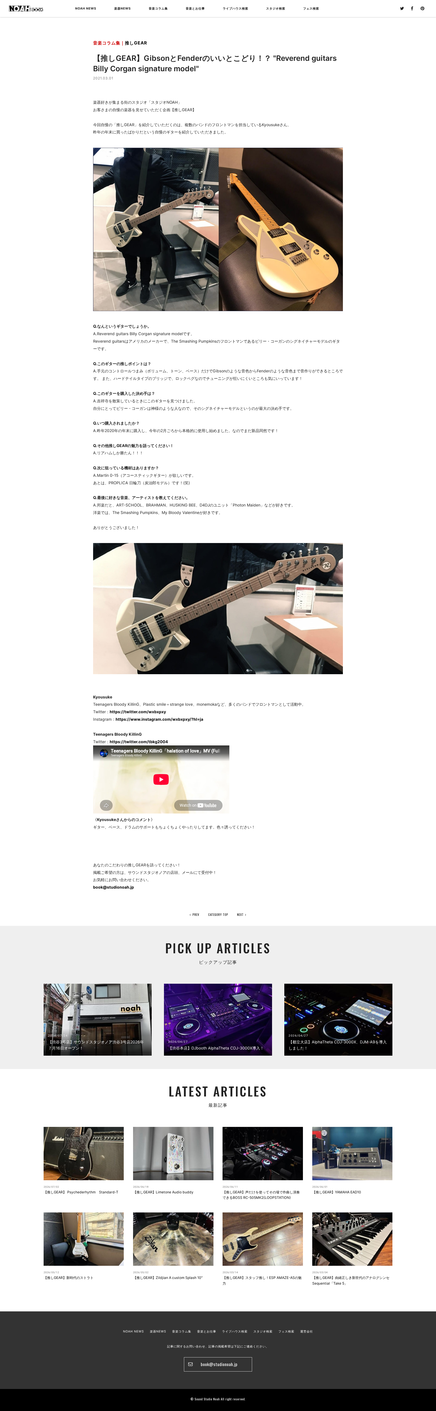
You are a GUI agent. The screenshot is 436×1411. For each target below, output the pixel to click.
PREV (196, 914)
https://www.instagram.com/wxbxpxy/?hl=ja (159, 719)
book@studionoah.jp (113, 887)
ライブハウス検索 (235, 1331)
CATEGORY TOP (218, 914)
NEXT (240, 914)
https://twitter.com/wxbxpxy (138, 711)
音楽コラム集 (158, 8)
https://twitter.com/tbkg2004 (139, 741)
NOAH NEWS (85, 8)
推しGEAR (136, 43)
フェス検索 (286, 1331)
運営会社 (306, 1331)
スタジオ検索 (262, 1331)
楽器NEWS (122, 8)
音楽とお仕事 (206, 1331)
